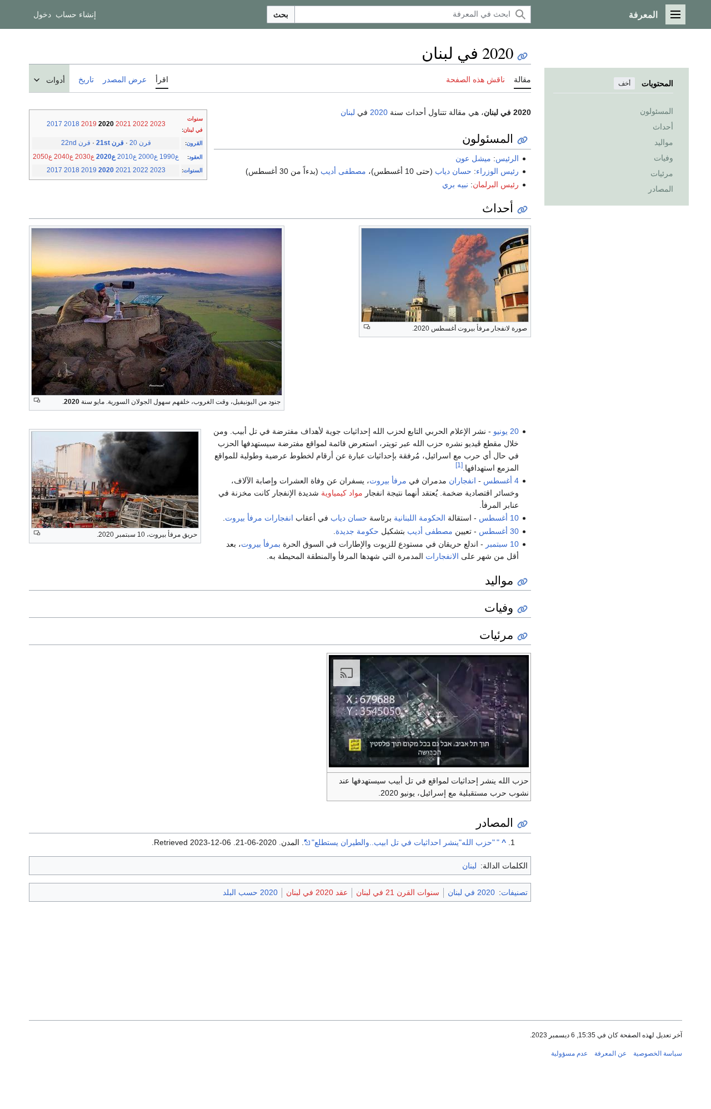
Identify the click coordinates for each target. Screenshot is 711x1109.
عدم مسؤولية (569, 1053)
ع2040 (63, 157)
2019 (89, 124)
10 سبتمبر (502, 543)
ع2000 (148, 157)
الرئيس (507, 158)
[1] (459, 464)
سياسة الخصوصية (657, 1053)
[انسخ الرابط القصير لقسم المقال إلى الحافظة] (522, 140)
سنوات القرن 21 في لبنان (397, 892)
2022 (140, 124)
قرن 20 (140, 143)
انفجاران (462, 480)
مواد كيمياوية (342, 492)
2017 (54, 124)
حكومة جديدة (357, 531)
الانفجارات (442, 556)
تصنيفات (514, 892)
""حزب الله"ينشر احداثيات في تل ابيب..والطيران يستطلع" (405, 842)
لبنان (348, 112)
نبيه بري (455, 184)
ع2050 (42, 157)
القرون (195, 143)
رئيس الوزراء (497, 171)
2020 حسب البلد (250, 892)
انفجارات (278, 517)
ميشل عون (473, 158)
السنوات (193, 170)
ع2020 (106, 157)
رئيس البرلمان (496, 184)
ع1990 (169, 157)
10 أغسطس (499, 517)
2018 (71, 124)
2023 (158, 124)
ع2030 (84, 157)
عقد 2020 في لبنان (317, 892)
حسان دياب (453, 171)
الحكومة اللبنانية (419, 517)
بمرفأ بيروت (261, 543)
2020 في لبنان (471, 892)
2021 (123, 124)
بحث (280, 14)
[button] (675, 14)
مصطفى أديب (343, 171)
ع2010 (127, 157)
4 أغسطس (501, 480)
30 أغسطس (499, 531)
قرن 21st (110, 143)
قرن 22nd (76, 143)
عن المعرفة (610, 1053)
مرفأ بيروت (388, 480)
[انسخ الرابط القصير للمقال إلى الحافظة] (522, 56)
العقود (196, 157)
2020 (106, 170)
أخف (624, 83)
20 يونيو (506, 431)
